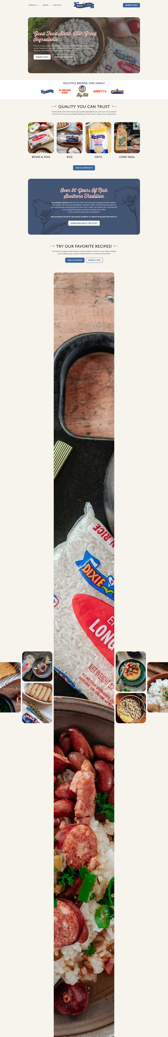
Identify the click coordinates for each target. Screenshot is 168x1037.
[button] (34, 5)
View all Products (84, 168)
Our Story (57, 5)
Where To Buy (42, 57)
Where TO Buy (131, 5)
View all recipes (74, 260)
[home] (84, 5)
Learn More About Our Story (84, 223)
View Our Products (63, 57)
